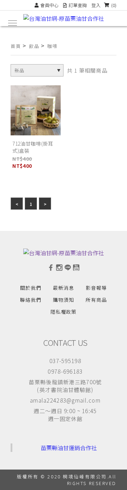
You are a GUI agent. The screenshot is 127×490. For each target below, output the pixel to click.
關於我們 (30, 287)
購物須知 (63, 299)
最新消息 (63, 287)
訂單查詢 (77, 5)
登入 (96, 5)
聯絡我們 (30, 299)
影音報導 (96, 287)
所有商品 (96, 299)
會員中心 (49, 5)
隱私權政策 (63, 311)
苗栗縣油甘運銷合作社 (69, 447)
